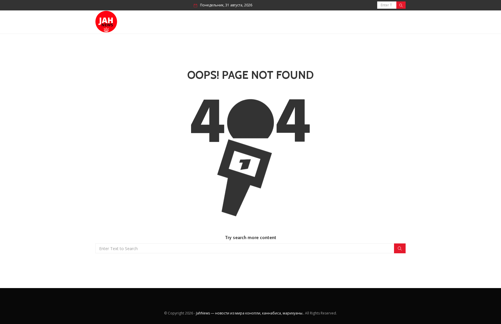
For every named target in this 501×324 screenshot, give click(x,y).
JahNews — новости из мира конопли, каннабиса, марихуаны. (249, 313)
